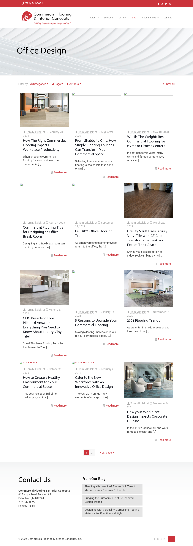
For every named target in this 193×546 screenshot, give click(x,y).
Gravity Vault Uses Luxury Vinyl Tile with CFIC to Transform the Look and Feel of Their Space (147, 238)
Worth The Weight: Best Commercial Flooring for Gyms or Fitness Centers (146, 141)
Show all (170, 84)
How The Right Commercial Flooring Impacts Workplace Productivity (44, 145)
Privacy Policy (26, 505)
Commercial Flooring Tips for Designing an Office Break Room (43, 232)
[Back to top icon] (171, 539)
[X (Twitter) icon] (162, 3)
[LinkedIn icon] (166, 3)
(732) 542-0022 (33, 3)
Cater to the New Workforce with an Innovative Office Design (94, 382)
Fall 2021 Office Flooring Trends (93, 234)
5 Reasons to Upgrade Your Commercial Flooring (96, 323)
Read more (60, 172)
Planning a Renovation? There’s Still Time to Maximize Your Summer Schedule (110, 488)
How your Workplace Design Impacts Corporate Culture (147, 417)
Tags (58, 84)
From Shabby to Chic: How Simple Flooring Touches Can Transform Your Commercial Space (95, 147)
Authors (74, 84)
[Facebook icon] (158, 3)
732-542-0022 (26, 502)
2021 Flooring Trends (143, 321)
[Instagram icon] (170, 3)
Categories (39, 84)
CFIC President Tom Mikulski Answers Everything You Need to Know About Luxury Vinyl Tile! (43, 328)
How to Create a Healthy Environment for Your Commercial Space (41, 382)
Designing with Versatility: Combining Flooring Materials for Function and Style (112, 511)
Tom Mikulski (34, 132)
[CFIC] (46, 17)
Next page (106, 452)
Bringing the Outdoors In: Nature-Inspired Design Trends (109, 499)
